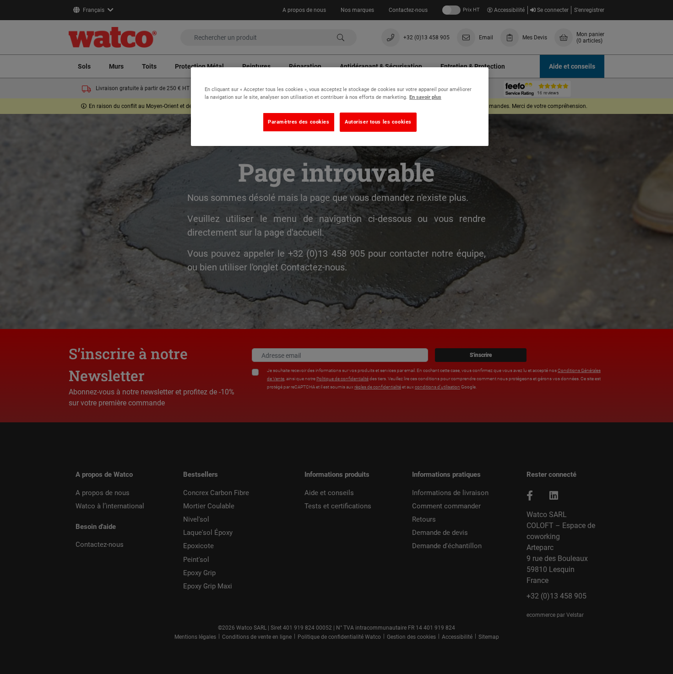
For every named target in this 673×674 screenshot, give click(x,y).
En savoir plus (425, 97)
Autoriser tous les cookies (378, 122)
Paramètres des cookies (299, 122)
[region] (339, 106)
